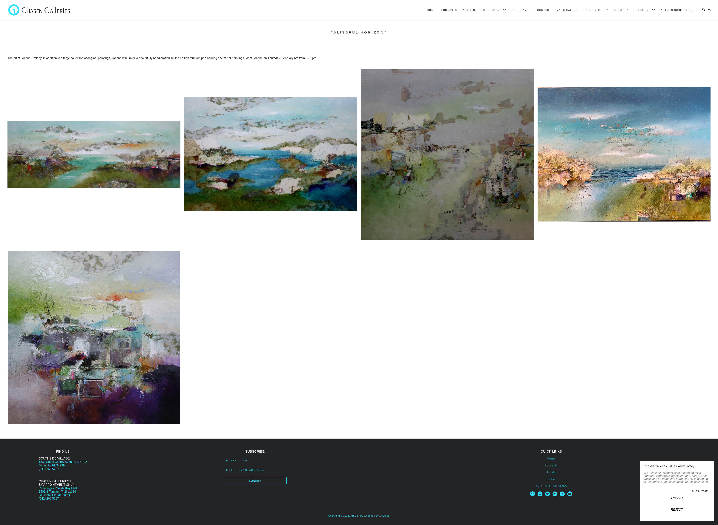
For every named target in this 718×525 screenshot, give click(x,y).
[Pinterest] (541, 494)
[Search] (703, 9)
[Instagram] (556, 494)
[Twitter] (548, 494)
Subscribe (255, 480)
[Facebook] (563, 494)
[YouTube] (569, 494)
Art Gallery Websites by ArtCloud (370, 516)
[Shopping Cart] (709, 9)
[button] (493, 10)
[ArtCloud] (533, 494)
